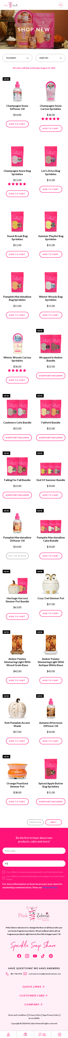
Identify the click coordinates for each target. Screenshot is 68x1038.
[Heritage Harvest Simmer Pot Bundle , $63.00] (17, 582)
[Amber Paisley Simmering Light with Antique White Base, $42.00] (51, 643)
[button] (17, 57)
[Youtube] (35, 956)
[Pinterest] (51, 956)
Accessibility (34, 1018)
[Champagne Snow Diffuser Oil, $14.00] (17, 90)
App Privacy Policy (51, 1015)
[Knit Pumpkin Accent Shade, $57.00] (17, 707)
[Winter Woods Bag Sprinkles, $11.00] (51, 281)
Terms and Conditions (17, 1015)
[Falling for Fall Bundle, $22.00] (17, 464)
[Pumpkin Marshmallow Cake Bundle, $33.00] (51, 521)
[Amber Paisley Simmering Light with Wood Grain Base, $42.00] (17, 643)
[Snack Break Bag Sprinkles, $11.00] (17, 220)
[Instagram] (27, 956)
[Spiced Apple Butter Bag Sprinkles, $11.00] (51, 767)
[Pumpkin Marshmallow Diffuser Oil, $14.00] (17, 521)
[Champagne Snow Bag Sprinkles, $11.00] (17, 155)
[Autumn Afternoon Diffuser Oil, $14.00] (51, 707)
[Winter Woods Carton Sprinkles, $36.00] (17, 341)
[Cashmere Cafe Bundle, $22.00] (17, 406)
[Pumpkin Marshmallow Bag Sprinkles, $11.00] (17, 281)
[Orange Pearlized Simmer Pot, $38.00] (17, 767)
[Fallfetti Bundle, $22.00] (51, 406)
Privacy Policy (50, 887)
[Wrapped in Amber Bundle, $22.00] (51, 341)
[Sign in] (8, 1034)
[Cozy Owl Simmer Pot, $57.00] (51, 582)
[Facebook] (19, 956)
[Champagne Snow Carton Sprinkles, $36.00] (51, 90)
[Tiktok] (43, 956)
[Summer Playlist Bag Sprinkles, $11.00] (51, 220)
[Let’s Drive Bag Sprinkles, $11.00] (51, 155)
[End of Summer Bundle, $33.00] (51, 464)
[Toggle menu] (59, 1034)
